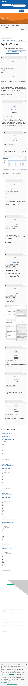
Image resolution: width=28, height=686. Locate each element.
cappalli (16, 355)
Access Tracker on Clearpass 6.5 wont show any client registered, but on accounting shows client (8, 436)
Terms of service (5, 643)
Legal (3, 645)
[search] (11, 5)
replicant (5, 470)
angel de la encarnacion (16, 189)
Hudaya (14, 65)
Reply (3, 70)
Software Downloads (6, 659)
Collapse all (12, 40)
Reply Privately (8, 70)
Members (4, 27)
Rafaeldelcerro (14, 109)
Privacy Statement (9, 674)
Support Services (5, 653)
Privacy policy (5, 641)
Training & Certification (7, 657)
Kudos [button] (25, 57)
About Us (4, 633)
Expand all (5, 40)
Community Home (5, 25)
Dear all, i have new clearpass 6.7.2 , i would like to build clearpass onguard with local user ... (16, 51)
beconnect (6, 552)
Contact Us (4, 637)
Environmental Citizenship (7, 639)
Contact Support (5, 655)
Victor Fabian (16, 262)
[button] (26, 664)
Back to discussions (6, 38)
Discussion (15, 25)
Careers (3, 635)
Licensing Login (5, 660)
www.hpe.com (17, 623)
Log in (21, 10)
